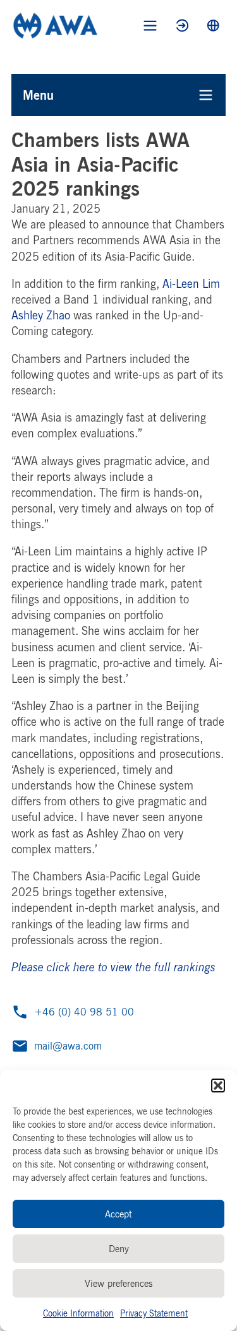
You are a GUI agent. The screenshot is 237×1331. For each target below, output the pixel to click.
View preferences (119, 1283)
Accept (118, 1214)
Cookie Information (78, 1313)
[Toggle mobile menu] (150, 25)
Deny (119, 1249)
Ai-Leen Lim (191, 283)
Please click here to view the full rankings (113, 967)
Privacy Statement (154, 1313)
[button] (218, 1085)
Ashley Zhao (40, 315)
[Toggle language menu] (213, 25)
